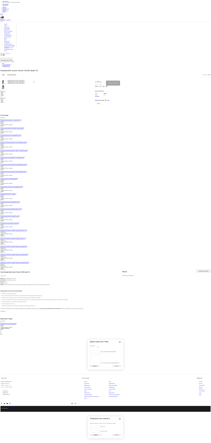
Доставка (4, 7)
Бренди (5, 50)
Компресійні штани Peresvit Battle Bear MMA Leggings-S (10, 209)
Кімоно (5, 38)
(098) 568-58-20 (5, 5)
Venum (105, 93)
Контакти (200, 387)
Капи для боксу (86, 383)
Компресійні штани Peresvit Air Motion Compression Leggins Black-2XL (13, 247)
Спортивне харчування (88, 394)
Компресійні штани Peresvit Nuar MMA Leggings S (9, 216)
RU (1, 13)
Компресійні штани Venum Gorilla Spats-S (8, 324)
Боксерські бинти (7, 28)
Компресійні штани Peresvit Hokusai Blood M (8, 179)
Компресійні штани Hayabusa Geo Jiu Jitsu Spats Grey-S (10, 120)
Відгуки (3, 74)
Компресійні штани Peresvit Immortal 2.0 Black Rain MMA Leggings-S (13, 172)
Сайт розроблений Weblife (12, 408)
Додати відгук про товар (203, 271)
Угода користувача (202, 390)
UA (2, 13)
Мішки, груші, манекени (8, 31)
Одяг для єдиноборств (8, 35)
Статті (200, 392)
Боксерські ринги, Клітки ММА (9, 45)
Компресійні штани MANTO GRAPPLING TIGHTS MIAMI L (12, 128)
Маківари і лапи (7, 29)
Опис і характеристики (11, 74)
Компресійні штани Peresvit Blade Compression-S (9, 223)
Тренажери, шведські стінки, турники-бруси (9, 47)
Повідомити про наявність (5, 328)
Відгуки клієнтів (202, 385)
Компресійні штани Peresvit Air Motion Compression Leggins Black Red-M (14, 255)
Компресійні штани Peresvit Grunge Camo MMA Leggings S (11, 187)
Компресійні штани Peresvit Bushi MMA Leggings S (10, 202)
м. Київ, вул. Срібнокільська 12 (6, 381)
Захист (5, 25)
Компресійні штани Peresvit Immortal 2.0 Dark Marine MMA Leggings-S (13, 165)
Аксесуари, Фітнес (7, 32)
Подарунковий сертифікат (8, 49)
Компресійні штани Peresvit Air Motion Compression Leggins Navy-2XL (13, 230)
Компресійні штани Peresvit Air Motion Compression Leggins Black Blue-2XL (14, 263)
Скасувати (116, 434)
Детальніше (97, 96)
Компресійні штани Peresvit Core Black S (8, 194)
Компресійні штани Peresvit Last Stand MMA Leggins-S (10, 135)
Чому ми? (4, 8)
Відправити (96, 434)
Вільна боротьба (7, 42)
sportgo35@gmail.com (6, 394)
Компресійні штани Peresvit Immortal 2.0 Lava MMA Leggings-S (12, 158)
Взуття (5, 39)
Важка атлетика (6, 41)
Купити (2, 125)
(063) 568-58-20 (5, 1)
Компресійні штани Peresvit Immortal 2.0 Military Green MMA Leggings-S (13, 151)
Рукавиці (85, 381)
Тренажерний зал (112, 387)
